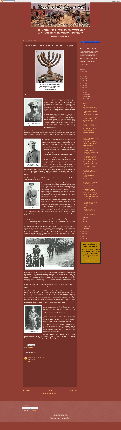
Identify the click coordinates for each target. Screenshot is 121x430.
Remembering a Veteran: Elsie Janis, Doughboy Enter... (90, 171)
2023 (83, 78)
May (84, 219)
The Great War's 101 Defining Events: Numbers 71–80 (90, 167)
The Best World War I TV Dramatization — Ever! (89, 210)
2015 (83, 233)
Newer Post (26, 390)
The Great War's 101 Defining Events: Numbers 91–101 (90, 117)
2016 (83, 231)
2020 (83, 85)
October (85, 98)
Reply (29, 361)
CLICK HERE (90, 260)
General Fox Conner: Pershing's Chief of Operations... (90, 129)
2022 (83, 81)
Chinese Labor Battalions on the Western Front (90, 139)
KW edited (30, 347)
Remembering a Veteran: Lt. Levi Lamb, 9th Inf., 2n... (89, 190)
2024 (83, 76)
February (85, 226)
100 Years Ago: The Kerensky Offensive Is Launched (90, 213)
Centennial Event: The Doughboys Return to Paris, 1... (90, 163)
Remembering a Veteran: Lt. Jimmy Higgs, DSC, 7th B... (90, 121)
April (84, 221)
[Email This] (28, 345)
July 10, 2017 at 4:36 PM (40, 357)
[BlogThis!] (30, 345)
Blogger (68, 418)
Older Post (73, 390)
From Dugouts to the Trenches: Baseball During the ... (90, 203)
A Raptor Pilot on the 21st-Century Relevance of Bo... (90, 149)
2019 (83, 87)
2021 (83, 83)
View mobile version (49, 393)
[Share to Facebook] (33, 345)
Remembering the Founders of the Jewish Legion (90, 183)
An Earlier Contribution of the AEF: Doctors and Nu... (90, 135)
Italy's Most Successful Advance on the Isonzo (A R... (89, 125)
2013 (83, 238)
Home (50, 390)
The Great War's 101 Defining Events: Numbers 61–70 (90, 193)
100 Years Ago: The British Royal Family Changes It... (90, 157)
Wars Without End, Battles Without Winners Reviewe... (90, 179)
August (85, 103)
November (85, 96)
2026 (83, 71)
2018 (83, 90)
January (85, 228)
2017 (83, 92)
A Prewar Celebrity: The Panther (90, 114)
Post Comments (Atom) (35, 398)
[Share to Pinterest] (34, 345)
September (86, 101)
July (84, 105)
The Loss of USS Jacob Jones (90, 159)
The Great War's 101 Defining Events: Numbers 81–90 (90, 142)
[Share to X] (31, 345)
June (84, 217)
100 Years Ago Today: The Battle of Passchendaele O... (90, 108)
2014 (83, 236)
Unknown (30, 357)
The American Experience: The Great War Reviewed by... (90, 153)
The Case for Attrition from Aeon (90, 196)
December (85, 94)
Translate (33, 410)
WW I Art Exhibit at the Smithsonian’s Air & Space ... (90, 186)
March (85, 224)
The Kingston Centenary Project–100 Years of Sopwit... (88, 175)
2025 (83, 74)
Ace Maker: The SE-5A (88, 132)
